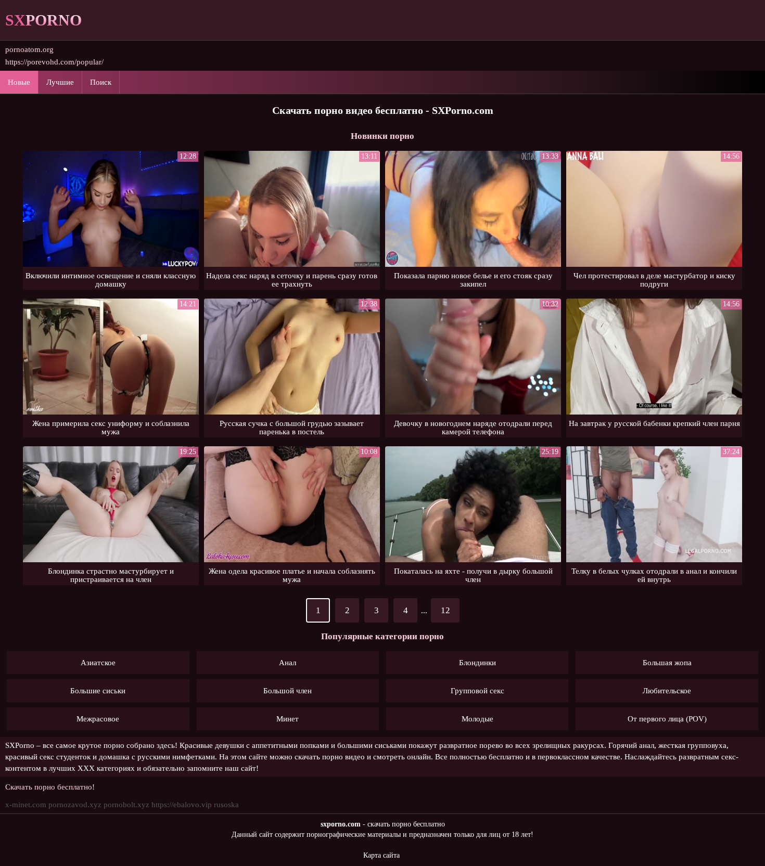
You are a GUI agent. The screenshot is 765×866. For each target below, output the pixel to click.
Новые (19, 82)
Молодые (477, 719)
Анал (287, 662)
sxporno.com (341, 824)
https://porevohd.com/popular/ (54, 62)
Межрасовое (97, 719)
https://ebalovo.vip (181, 804)
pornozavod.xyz (74, 804)
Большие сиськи (97, 691)
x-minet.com (25, 804)
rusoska (226, 804)
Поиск (100, 82)
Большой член (287, 691)
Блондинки (477, 662)
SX (43, 20)
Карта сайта (381, 855)
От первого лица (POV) (667, 719)
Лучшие (60, 82)
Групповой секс (477, 691)
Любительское (667, 691)
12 (445, 610)
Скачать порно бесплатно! (50, 787)
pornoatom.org (29, 49)
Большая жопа (667, 662)
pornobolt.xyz (126, 804)
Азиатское (98, 662)
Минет (287, 719)
